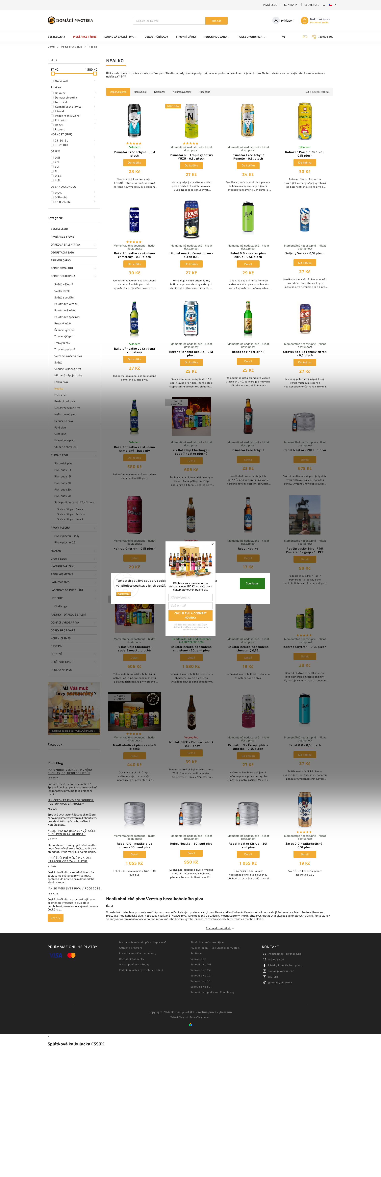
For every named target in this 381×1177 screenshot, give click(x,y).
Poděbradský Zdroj (75, 115)
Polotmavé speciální (67, 316)
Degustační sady (63, 252)
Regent (75, 129)
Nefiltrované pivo (65, 414)
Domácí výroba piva (65, 622)
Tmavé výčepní (63, 336)
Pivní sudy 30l (62, 489)
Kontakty (291, 4)
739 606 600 (276, 959)
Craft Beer (59, 558)
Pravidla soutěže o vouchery (137, 953)
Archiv (55, 918)
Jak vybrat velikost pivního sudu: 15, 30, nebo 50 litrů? (70, 771)
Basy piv (57, 646)
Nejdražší (159, 91)
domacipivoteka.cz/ (281, 970)
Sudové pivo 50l (201, 986)
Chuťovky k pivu (62, 662)
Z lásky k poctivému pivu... (285, 965)
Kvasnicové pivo (64, 440)
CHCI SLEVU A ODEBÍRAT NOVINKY (190, 615)
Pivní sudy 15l (62, 476)
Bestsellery (59, 228)
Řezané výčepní (64, 330)
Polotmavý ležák (64, 310)
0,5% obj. (75, 197)
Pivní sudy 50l (62, 495)
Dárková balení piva (65, 244)
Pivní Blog (270, 4)
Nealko (59, 388)
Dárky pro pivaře (63, 630)
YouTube (273, 976)
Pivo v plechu (60, 527)
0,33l (75, 175)
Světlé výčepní (63, 284)
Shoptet (183, 1017)
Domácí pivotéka (75, 97)
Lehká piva (61, 381)
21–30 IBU (75, 140)
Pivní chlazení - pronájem (207, 942)
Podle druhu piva (63, 276)
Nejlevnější (140, 91)
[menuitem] (58, 37)
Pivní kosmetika (62, 574)
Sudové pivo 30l (201, 981)
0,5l (75, 157)
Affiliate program (130, 947)
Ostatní (56, 654)
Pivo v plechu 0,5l (65, 542)
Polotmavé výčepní (66, 303)
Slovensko (312, 4)
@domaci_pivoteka (280, 982)
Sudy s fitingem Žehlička (71, 514)
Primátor (75, 120)
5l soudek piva (63, 463)
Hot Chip (57, 598)
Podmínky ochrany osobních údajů (141, 969)
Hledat (216, 20)
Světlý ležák (62, 291)
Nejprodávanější (182, 91)
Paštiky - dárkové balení (68, 614)
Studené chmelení (65, 446)
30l (75, 166)
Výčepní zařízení (63, 566)
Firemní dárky (61, 260)
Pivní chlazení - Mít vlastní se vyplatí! (215, 947)
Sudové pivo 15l (200, 969)
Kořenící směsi (61, 638)
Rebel (75, 124)
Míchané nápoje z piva (68, 375)
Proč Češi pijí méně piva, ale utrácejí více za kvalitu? (70, 859)
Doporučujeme (118, 91)
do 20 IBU (75, 145)
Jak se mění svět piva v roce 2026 (74, 888)
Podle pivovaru (62, 268)
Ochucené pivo (63, 421)
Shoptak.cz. (204, 1017)
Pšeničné (60, 395)
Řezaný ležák (62, 323)
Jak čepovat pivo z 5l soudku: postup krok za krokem (71, 801)
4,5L (75, 180)
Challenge (60, 606)
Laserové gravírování (67, 590)
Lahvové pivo (60, 582)
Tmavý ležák (62, 342)
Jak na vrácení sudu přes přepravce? (142, 942)
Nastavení (123, 593)
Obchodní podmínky (131, 958)
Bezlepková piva (64, 401)
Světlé (58, 362)
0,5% (75, 192)
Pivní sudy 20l (62, 483)
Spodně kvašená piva (67, 368)
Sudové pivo (59, 455)
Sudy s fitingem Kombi (70, 519)
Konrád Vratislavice (75, 106)
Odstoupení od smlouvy (134, 964)
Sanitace (196, 953)
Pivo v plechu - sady (66, 535)
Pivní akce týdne (62, 236)
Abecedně (204, 91)
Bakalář (75, 93)
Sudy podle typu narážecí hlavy (74, 502)
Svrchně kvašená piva (68, 356)
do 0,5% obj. (75, 202)
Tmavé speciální (64, 349)
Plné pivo (60, 427)
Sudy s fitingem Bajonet (71, 509)
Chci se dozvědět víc (218, 928)
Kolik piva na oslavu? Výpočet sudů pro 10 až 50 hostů (72, 832)
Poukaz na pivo (61, 669)
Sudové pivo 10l (200, 964)
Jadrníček (75, 102)
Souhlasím (252, 583)
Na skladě (75, 81)
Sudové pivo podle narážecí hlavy (212, 992)
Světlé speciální (64, 297)
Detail (248, 264)
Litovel (75, 111)
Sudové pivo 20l (201, 975)
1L (75, 171)
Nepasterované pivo (67, 407)
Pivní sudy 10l (62, 469)
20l (75, 162)
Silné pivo (60, 433)
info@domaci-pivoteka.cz (284, 953)
